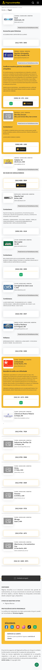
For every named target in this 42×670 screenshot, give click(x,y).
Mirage (17, 519)
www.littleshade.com (19, 366)
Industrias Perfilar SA (22, 442)
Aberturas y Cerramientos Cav (24, 545)
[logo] (8, 19)
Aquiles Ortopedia (21, 53)
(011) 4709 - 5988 (21, 457)
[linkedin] (12, 627)
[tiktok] (29, 627)
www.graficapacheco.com (21, 329)
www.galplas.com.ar (19, 164)
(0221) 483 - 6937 (21, 314)
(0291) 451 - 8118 (21, 231)
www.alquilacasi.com (19, 201)
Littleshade (18, 362)
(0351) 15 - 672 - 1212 (21, 98)
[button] (21, 569)
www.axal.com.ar (18, 22)
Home (4, 10)
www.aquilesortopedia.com (21, 58)
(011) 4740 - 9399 (21, 351)
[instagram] (23, 627)
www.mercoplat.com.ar (20, 246)
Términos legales (18, 613)
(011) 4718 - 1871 (21, 533)
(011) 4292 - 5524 (21, 180)
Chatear (29, 103)
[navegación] (37, 2)
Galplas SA (18, 160)
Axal (16, 18)
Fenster (17, 493)
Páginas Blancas (9, 603)
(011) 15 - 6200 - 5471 (21, 561)
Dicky (16, 468)
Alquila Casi (19, 196)
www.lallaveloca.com (19, 290)
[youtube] (17, 627)
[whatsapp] (35, 627)
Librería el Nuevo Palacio (24, 413)
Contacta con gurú (22, 578)
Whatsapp (11, 103)
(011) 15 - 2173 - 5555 (21, 397)
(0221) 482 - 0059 (21, 269)
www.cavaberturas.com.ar (21, 551)
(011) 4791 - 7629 (21, 431)
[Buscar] (33, 2)
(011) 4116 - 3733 (21, 508)
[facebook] (6, 627)
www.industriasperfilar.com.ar (22, 447)
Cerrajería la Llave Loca (23, 285)
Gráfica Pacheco (20, 324)
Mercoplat (18, 242)
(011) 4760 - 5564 (21, 483)
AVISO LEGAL (6, 660)
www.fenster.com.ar (19, 498)
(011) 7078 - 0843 (21, 43)
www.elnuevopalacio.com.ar (21, 418)
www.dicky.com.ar (19, 472)
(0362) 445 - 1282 (21, 144)
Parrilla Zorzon (20, 114)
